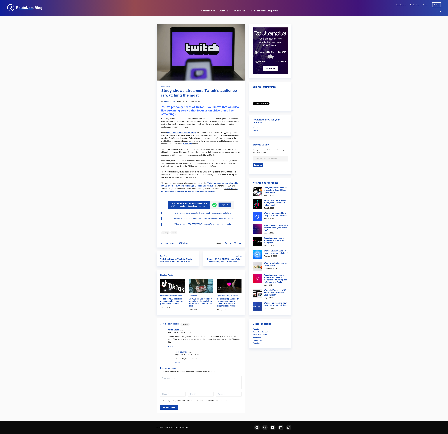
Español (256, 128)
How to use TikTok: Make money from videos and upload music (275, 202)
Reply (170, 346)
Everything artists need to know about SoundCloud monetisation (275, 190)
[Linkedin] (235, 243)
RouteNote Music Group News (264, 11)
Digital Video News (166, 296)
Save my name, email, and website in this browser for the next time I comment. (195, 401)
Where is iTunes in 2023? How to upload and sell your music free (275, 292)
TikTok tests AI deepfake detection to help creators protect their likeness (171, 301)
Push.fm (256, 329)
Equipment (223, 11)
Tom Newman (181, 352)
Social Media (165, 86)
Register (436, 5)
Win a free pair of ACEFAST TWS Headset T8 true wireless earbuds (203, 224)
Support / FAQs (208, 11)
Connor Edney (169, 101)
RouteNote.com (401, 5)
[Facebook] (226, 243)
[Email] (240, 243)
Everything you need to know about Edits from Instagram (274, 240)
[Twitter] (230, 243)
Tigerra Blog (257, 340)
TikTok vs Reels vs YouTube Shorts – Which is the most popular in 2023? (202, 219)
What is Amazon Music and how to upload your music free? (276, 227)
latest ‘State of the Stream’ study (181, 133)
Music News (239, 11)
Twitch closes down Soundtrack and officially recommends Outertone (202, 213)
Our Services (414, 5)
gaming (165, 233)
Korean (255, 131)
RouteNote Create (260, 335)
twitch (174, 233)
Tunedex (256, 343)
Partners (426, 5)
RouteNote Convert (260, 332)
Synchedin (257, 337)
